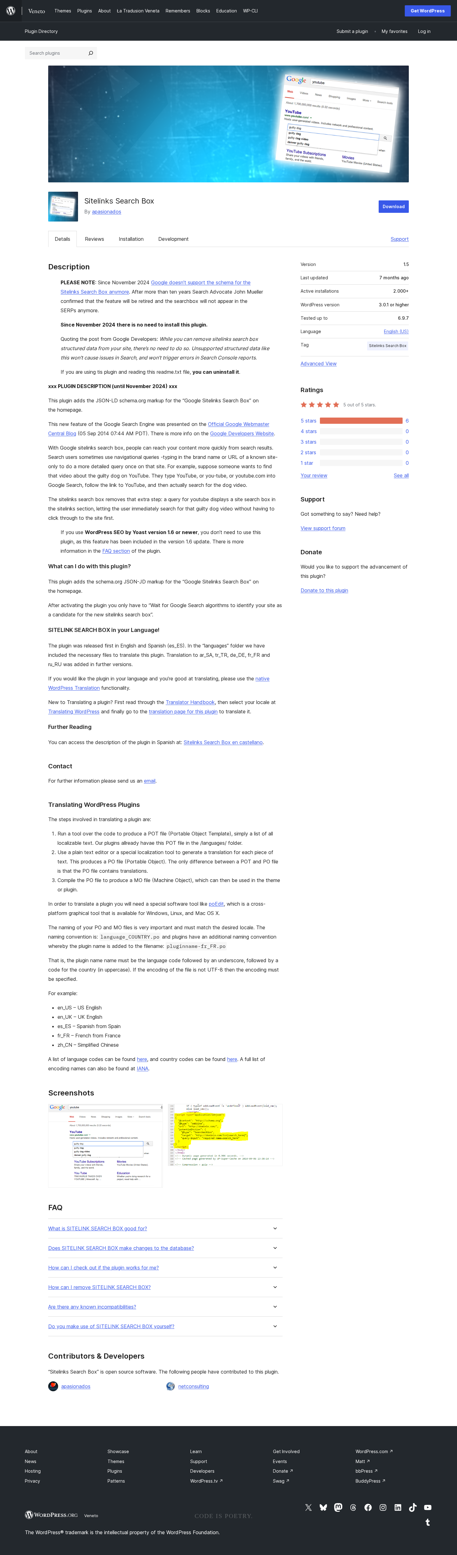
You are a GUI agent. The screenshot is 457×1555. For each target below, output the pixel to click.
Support (400, 239)
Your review (314, 475)
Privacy (32, 1481)
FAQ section (116, 551)
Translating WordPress (73, 711)
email (149, 781)
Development (173, 239)
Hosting (33, 1471)
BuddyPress (371, 1481)
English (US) (396, 331)
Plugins (115, 1471)
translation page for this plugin (183, 711)
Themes (116, 1461)
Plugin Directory (41, 31)
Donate (283, 1471)
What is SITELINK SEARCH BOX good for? (97, 1229)
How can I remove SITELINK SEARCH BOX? (99, 1287)
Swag (281, 1481)
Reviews (94, 239)
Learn (196, 1451)
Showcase (118, 1451)
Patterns (116, 1481)
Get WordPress (428, 10)
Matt (363, 1461)
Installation (131, 239)
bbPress (367, 1471)
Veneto (91, 1515)
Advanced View (319, 363)
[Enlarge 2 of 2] (274, 1112)
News (30, 1461)
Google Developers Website (242, 433)
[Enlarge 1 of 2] (154, 1112)
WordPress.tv (206, 1481)
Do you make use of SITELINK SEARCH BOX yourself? (111, 1326)
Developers (202, 1471)
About (31, 1451)
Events (280, 1461)
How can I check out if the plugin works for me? (103, 1268)
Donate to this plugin (324, 590)
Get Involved (286, 1451)
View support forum (323, 528)
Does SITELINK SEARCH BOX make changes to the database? (121, 1248)
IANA (142, 1068)
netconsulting (193, 1386)
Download (394, 206)
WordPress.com (374, 1451)
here (142, 1059)
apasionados (106, 211)
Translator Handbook (190, 702)
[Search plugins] (91, 53)
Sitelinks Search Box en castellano (223, 742)
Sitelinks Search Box (387, 345)
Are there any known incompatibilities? (92, 1307)
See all (401, 475)
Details (62, 239)
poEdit (216, 904)
